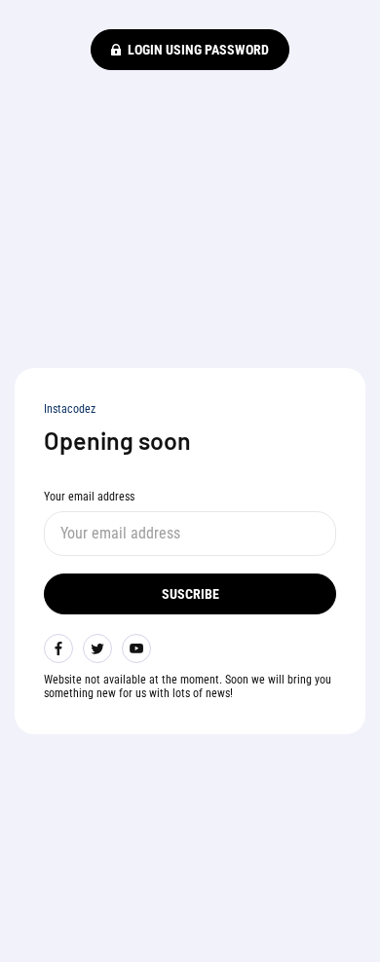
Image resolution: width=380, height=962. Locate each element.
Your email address (89, 496)
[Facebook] (58, 648)
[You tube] (136, 648)
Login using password (198, 49)
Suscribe (190, 594)
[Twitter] (97, 648)
